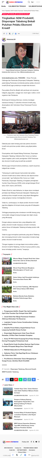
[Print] (15, 33)
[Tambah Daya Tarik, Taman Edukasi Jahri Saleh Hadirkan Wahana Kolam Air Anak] (8, 391)
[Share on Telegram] (25, 379)
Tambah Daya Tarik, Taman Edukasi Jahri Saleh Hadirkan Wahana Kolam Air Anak (26, 391)
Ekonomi (11, 14)
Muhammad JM (11, 39)
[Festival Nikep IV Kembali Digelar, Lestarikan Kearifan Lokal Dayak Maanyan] (8, 415)
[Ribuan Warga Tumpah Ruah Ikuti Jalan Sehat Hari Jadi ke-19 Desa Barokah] (7, 261)
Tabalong (15, 372)
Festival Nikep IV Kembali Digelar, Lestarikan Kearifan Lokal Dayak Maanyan (25, 414)
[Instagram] (39, 442)
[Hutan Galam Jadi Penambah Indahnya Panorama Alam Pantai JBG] (7, 280)
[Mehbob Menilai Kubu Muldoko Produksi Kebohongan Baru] (7, 298)
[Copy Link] (12, 33)
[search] (28, 2)
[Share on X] (9, 33)
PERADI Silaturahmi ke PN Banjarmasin (17, 350)
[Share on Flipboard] (16, 379)
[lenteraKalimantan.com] (14, 2)
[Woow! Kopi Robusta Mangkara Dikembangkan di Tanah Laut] (7, 270)
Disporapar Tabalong (18, 369)
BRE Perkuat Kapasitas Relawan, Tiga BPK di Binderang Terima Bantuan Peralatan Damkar (25, 425)
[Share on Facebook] (6, 33)
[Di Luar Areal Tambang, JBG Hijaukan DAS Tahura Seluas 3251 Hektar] (7, 289)
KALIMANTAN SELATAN (23, 14)
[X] (33, 442)
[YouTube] (36, 442)
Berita (5, 14)
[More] (18, 33)
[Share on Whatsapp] (20, 379)
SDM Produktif (7, 372)
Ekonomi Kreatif (30, 369)
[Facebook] (31, 442)
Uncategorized (18, 408)
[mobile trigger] (3, 2)
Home (3, 10)
